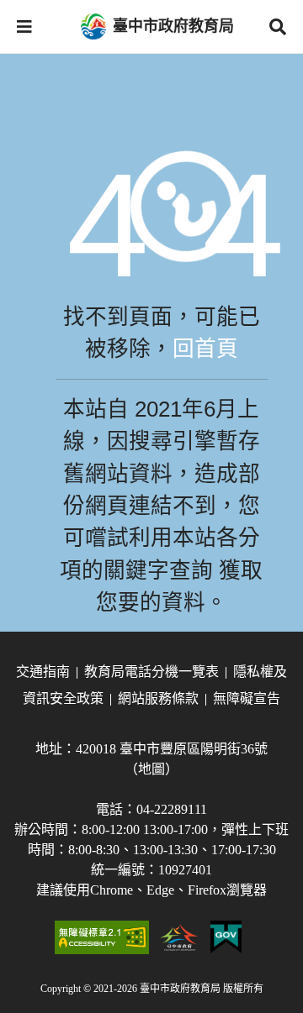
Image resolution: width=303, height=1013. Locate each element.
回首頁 (205, 348)
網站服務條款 (158, 698)
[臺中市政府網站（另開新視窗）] (180, 937)
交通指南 (43, 671)
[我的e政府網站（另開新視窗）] (226, 937)
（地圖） (151, 769)
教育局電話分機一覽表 (151, 671)
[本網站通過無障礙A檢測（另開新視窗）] (102, 937)
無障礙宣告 (246, 698)
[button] (24, 26)
